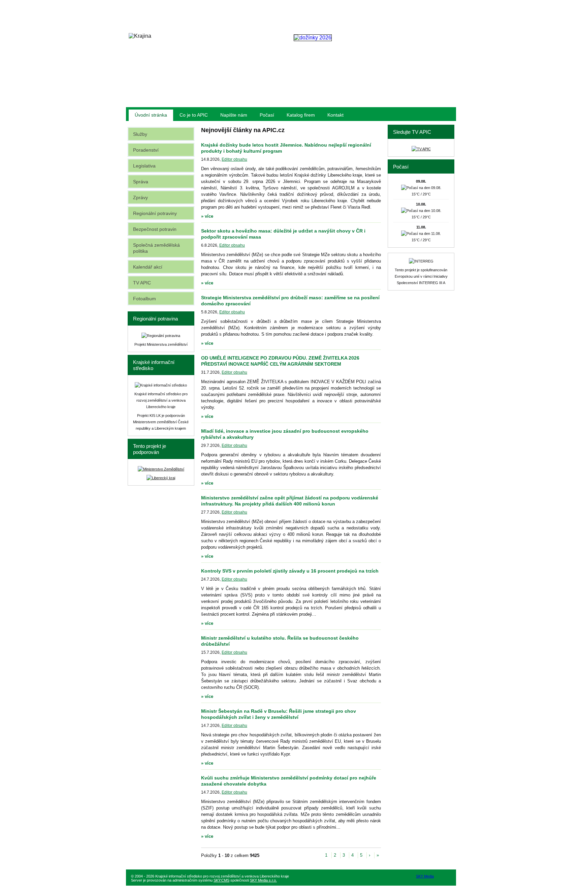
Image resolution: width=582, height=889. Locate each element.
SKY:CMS (221, 880)
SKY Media (425, 876)
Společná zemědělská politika (156, 248)
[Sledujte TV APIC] (421, 149)
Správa (140, 181)
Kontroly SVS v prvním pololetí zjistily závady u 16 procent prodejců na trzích (290, 571)
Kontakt (335, 115)
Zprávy (140, 197)
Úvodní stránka (151, 115)
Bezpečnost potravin (154, 229)
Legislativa (144, 165)
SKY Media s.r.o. (263, 880)
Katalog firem (301, 115)
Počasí (267, 115)
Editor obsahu (234, 159)
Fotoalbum (144, 298)
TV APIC (142, 282)
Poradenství (146, 150)
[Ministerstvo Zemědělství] (161, 469)
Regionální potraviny (155, 213)
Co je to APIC (194, 115)
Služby (140, 134)
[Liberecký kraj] (161, 478)
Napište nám (233, 115)
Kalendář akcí (147, 267)
